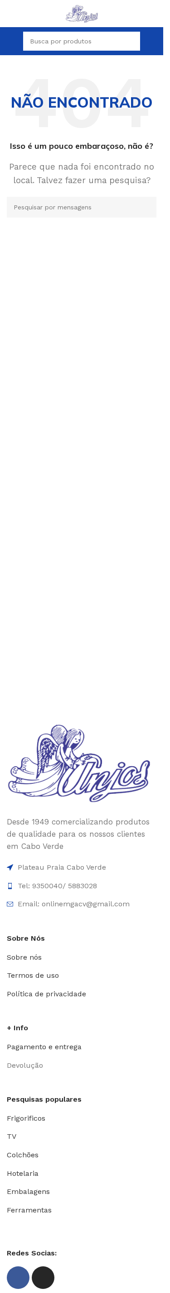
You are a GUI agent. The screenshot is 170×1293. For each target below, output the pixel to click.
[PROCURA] (130, 41)
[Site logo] (81, 12)
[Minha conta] (153, 41)
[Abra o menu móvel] (10, 41)
